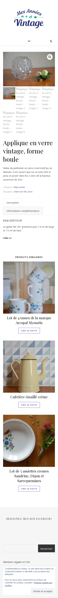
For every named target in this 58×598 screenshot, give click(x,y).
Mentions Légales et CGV (16, 561)
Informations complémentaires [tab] (23, 210)
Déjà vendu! (19, 187)
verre (29, 191)
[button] (50, 57)
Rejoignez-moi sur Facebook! (29, 518)
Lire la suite (29, 330)
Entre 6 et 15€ (20, 191)
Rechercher (46, 548)
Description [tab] (13, 202)
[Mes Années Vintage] (29, 18)
